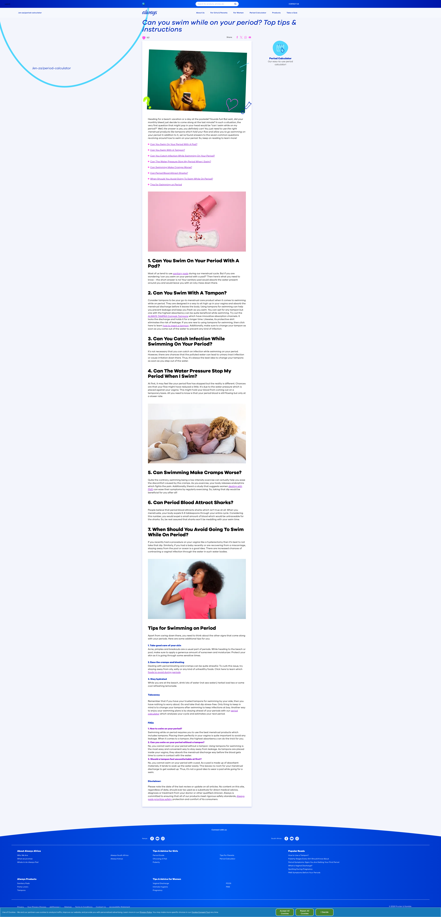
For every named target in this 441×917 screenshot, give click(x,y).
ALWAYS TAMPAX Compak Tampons (168, 316)
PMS (228, 887)
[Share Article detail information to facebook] (237, 37)
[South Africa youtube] (292, 838)
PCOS (228, 883)
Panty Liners (22, 887)
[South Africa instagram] (297, 838)
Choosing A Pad (160, 859)
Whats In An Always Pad (27, 862)
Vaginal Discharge (161, 883)
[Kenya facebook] (152, 838)
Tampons (21, 890)
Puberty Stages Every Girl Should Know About (308, 859)
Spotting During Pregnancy (300, 869)
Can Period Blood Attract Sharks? (169, 173)
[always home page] (149, 13)
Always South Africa (119, 855)
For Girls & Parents (218, 13)
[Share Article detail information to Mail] (249, 37)
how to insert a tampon (176, 325)
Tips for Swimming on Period (166, 184)
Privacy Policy (146, 912)
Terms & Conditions (83, 907)
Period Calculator (257, 13)
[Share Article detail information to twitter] (241, 37)
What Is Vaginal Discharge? (300, 865)
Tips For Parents (227, 855)
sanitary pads (180, 273)
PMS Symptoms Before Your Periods (304, 872)
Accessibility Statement (119, 907)
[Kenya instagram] (163, 838)
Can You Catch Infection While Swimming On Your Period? (182, 155)
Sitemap (68, 907)
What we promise (25, 859)
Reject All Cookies (304, 912)
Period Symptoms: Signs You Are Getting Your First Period (313, 862)
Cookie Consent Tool (201, 912)
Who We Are (22, 855)
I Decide (324, 912)
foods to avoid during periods (164, 672)
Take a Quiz (292, 13)
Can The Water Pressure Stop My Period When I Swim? (180, 161)
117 (148, 37)
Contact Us (101, 907)
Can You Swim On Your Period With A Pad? (173, 144)
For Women (238, 13)
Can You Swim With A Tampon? (167, 150)
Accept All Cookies (285, 912)
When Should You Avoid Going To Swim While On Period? (181, 178)
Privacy (20, 907)
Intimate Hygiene (160, 887)
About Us (200, 13)
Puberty (156, 862)
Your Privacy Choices (36, 907)
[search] (235, 4)
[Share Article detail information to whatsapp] (245, 37)
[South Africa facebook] (286, 838)
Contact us (294, 4)
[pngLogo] (144, 4)
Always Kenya (117, 859)
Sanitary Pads (23, 883)
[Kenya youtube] (157, 838)
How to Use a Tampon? (298, 855)
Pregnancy (157, 890)
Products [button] (276, 13)
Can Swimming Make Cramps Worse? (171, 167)
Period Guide (158, 855)
